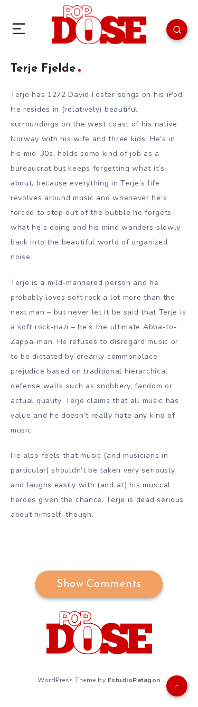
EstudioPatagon (134, 680)
